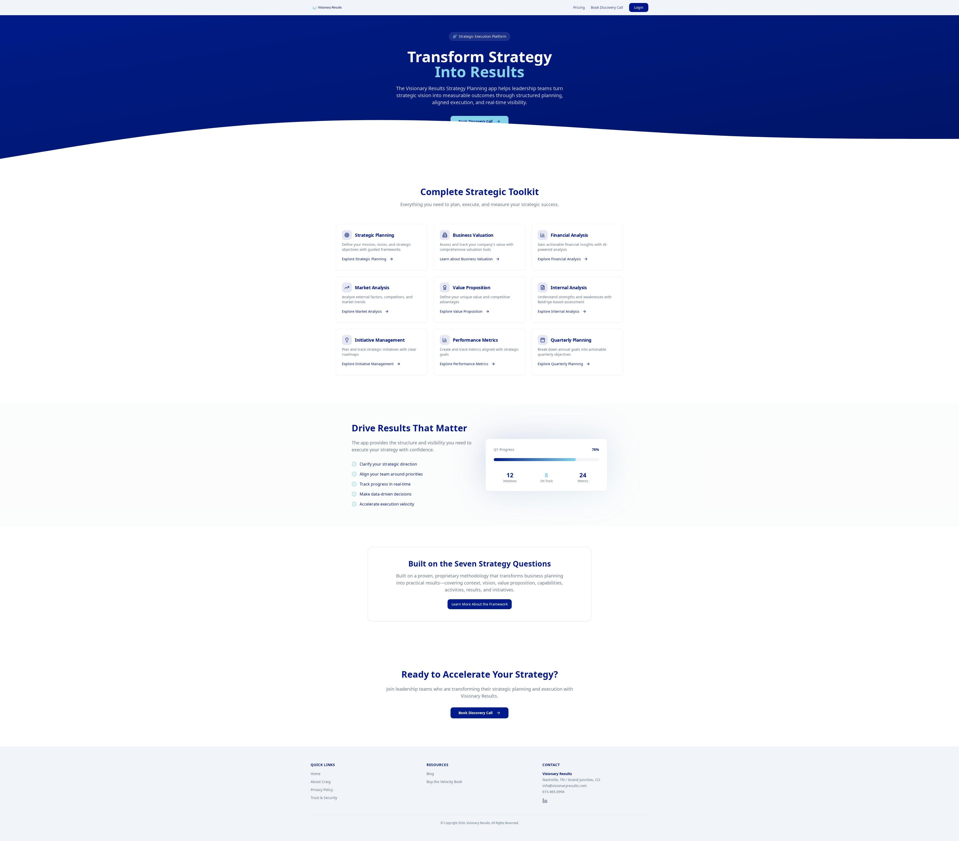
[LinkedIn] (544, 800)
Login (638, 7)
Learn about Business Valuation (466, 259)
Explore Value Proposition (461, 311)
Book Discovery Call (607, 7)
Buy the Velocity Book (444, 781)
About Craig (321, 781)
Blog (430, 773)
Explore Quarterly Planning (560, 363)
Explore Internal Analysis (558, 311)
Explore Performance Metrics (464, 363)
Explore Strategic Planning (364, 259)
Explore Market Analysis (362, 311)
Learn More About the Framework (480, 604)
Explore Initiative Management (368, 363)
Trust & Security (324, 797)
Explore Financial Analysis (559, 259)
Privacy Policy (322, 789)
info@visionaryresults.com (564, 785)
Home (315, 773)
